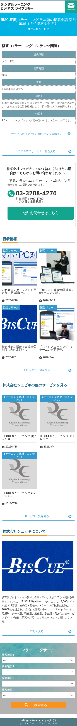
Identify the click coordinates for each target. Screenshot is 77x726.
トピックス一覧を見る (36, 370)
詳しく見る (37, 631)
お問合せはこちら (44, 213)
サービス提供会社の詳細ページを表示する (36, 133)
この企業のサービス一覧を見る (37, 151)
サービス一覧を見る (37, 516)
